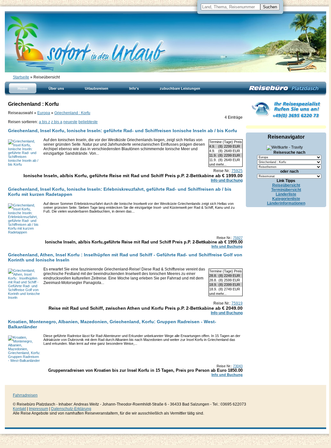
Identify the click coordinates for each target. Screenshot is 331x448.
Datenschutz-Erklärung (71, 409)
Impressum (38, 409)
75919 (237, 303)
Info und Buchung (227, 180)
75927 (238, 238)
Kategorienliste (286, 199)
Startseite (21, 77)
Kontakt (19, 409)
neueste (70, 122)
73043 (238, 366)
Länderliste (286, 194)
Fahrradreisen (25, 395)
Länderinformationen (286, 203)
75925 (237, 171)
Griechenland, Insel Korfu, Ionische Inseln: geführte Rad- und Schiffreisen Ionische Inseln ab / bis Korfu (122, 130)
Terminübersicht (286, 189)
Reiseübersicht (286, 185)
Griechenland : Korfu (72, 113)
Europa (43, 113)
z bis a (56, 122)
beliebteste (88, 122)
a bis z (44, 122)
